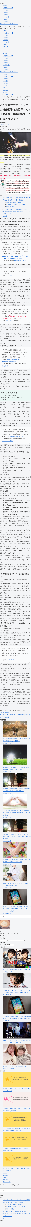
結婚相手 (26, 714)
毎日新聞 (11, 660)
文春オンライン (9, 320)
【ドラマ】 (6, 17)
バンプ (6, 714)
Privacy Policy (7, 1182)
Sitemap (5, 19)
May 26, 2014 (6, 366)
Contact (5, 21)
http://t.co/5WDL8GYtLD (13, 359)
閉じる (1, 1195)
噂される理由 (10, 207)
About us (5, 1179)
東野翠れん (14, 714)
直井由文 (20, 714)
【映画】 (5, 14)
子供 (9, 714)
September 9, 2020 (7, 441)
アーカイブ (3, 944)
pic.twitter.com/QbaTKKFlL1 (16, 258)
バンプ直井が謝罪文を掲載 (14, 202)
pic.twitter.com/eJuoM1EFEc (16, 436)
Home (5, 5)
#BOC (16, 256)
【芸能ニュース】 (8, 8)
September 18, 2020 (20, 260)
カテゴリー (3, 938)
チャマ (2, 714)
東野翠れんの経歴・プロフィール (15, 204)
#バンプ (20, 256)
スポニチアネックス (10, 275)
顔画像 (7, 717)
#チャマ (24, 256)
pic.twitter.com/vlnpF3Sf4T (9, 361)
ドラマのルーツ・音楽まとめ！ (9, 24)
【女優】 (5, 10)
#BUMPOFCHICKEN (8, 256)
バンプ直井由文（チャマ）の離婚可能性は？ (16, 209)
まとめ (5, 216)
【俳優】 (5, 12)
